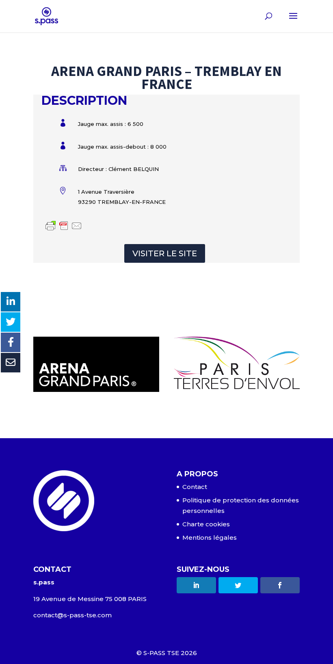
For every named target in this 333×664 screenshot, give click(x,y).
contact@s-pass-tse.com (72, 615)
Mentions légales (209, 537)
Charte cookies (206, 524)
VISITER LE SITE (164, 253)
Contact (194, 487)
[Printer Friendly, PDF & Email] (63, 226)
